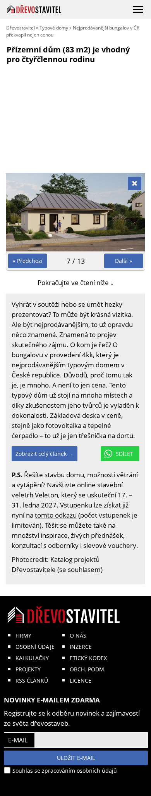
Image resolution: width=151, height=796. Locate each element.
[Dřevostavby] (34, 9)
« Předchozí (28, 260)
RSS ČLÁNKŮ (31, 680)
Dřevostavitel (20, 27)
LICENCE (80, 680)
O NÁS (78, 635)
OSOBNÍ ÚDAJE (35, 646)
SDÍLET (124, 453)
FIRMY (23, 635)
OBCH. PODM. (88, 669)
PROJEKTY (28, 669)
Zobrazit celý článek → (44, 453)
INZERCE (81, 646)
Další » (123, 260)
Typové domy (53, 27)
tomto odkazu (56, 515)
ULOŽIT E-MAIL (76, 757)
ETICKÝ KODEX (88, 658)
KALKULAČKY (32, 658)
